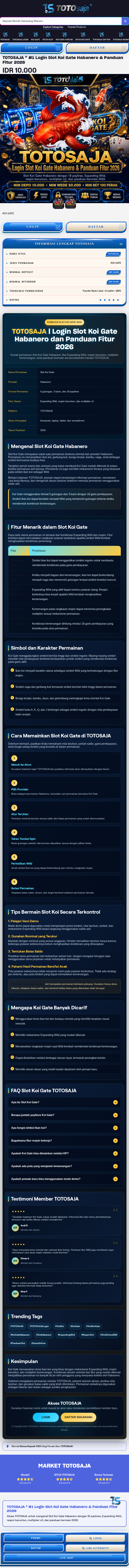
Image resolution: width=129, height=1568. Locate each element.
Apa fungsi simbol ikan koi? (29, 1127)
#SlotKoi (59, 1326)
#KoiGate (75, 1326)
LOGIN (31, 47)
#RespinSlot (87, 1335)
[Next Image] (126, 139)
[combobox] (61, 21)
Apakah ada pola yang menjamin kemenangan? (41, 1166)
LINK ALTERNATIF (97, 1547)
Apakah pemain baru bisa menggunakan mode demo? (45, 1179)
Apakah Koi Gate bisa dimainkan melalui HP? (40, 1153)
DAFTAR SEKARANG (78, 1417)
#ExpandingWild (66, 1335)
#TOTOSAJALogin (39, 1326)
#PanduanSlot (17, 1343)
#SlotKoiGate (93, 1326)
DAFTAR (96, 226)
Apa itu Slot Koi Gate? (25, 1102)
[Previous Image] (2, 139)
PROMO (36, 1537)
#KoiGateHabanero (20, 1335)
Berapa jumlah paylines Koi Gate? (32, 1115)
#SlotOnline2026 (108, 1335)
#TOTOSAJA (16, 1326)
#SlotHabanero (43, 1335)
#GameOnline (38, 1343)
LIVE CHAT (67, 1557)
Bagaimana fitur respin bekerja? (31, 1140)
